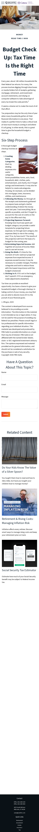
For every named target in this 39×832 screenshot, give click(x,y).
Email (3, 384)
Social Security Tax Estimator (19, 570)
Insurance (19, 828)
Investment (19, 823)
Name (3, 372)
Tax (20, 830)
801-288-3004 (21, 804)
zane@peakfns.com (19, 813)
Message (4, 396)
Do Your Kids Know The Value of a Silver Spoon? (19, 470)
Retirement (19, 820)
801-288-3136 (21, 802)
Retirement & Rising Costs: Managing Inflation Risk (17, 521)
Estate (19, 825)
